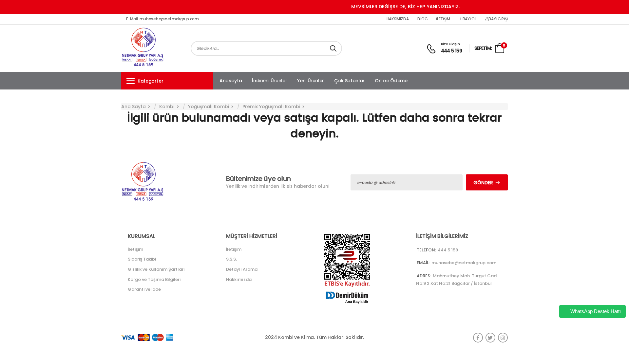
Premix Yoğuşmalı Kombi (271, 106)
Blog (422, 19)
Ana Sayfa (133, 106)
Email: (423, 263)
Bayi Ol (469, 19)
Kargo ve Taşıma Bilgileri (154, 279)
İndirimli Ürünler (269, 80)
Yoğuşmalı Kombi (208, 106)
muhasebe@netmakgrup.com (463, 263)
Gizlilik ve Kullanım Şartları (156, 269)
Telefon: (426, 250)
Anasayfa (230, 80)
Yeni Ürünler (310, 80)
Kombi (166, 106)
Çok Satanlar (349, 80)
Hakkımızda (398, 19)
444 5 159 (451, 51)
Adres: (424, 276)
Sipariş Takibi (142, 259)
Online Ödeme (391, 80)
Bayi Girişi (498, 19)
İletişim (443, 19)
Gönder (483, 182)
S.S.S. (231, 259)
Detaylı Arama (241, 269)
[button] (167, 80)
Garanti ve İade (144, 289)
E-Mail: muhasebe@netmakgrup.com (162, 19)
